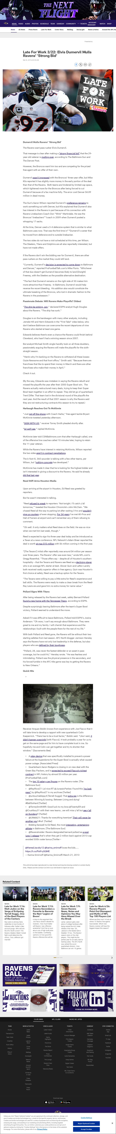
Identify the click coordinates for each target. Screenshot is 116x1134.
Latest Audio (48, 1033)
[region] (58, 1123)
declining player (84, 562)
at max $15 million (45, 543)
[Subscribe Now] (30, 975)
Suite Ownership (70, 1056)
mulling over (48, 157)
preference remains (76, 202)
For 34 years (63, 514)
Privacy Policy (42, 1129)
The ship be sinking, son (36, 306)
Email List (108, 1035)
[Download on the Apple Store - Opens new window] (49, 1102)
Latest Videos (48, 1029)
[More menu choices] (78, 23)
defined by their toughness (52, 645)
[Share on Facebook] (76, 66)
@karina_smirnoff (53, 847)
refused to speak (38, 503)
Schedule (90, 1029)
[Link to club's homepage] (6, 23)
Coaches (9, 1041)
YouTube (108, 1057)
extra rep (72, 795)
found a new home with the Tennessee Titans (45, 600)
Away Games (70, 1059)
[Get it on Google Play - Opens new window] (65, 1103)
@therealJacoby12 (34, 847)
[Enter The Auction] (30, 1000)
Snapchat (108, 1054)
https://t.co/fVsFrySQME (37, 851)
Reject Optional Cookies (86, 1123)
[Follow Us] (86, 1000)
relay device (36, 756)
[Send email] (85, 66)
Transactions (10, 1033)
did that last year (31, 475)
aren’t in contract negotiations (51, 453)
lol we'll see (29, 428)
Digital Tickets (69, 1063)
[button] (55, 957)
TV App (108, 1039)
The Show (48, 1046)
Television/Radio (48, 1069)
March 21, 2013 (71, 854)
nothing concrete (44, 462)
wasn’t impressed (41, 177)
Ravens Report (48, 1050)
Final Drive (48, 1043)
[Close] (112, 1123)
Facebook (108, 1043)
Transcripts (28, 1084)
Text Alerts (69, 1067)
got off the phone (37, 414)
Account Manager (69, 1035)
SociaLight (28, 1056)
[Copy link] (90, 65)
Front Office (9, 1044)
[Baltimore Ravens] (58, 1113)
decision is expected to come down (63, 264)
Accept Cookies (86, 1129)
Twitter (108, 1046)
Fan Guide (90, 1056)
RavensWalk (90, 1065)
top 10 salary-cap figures (45, 781)
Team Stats (9, 1037)
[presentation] (112, 958)
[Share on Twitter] (81, 66)
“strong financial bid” (69, 153)
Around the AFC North (28, 1067)
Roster (10, 1029)
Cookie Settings (86, 1118)
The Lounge (48, 1059)
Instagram (108, 1050)
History (10, 1048)
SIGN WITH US (31, 423)
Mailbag (28, 1052)
